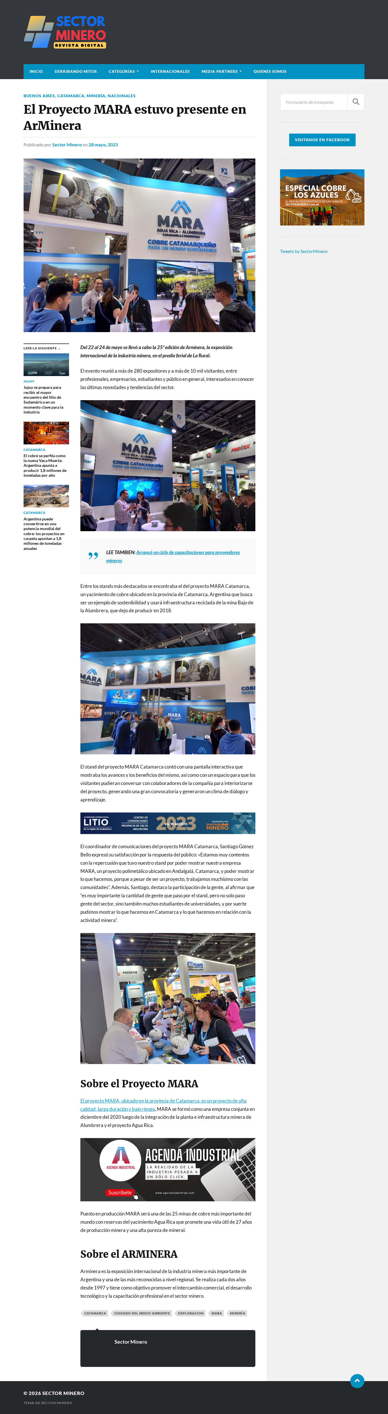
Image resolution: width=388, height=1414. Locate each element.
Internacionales (170, 71)
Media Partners (220, 71)
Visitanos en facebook (322, 140)
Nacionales (122, 95)
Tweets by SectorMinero (303, 251)
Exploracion (191, 1313)
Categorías (122, 71)
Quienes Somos (270, 71)
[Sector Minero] (194, 32)
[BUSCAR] (355, 102)
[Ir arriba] (357, 1381)
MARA (217, 1313)
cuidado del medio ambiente (142, 1313)
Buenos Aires (39, 95)
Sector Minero (67, 144)
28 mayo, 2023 (103, 144)
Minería (96, 95)
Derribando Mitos (76, 71)
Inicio (36, 71)
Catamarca (70, 95)
